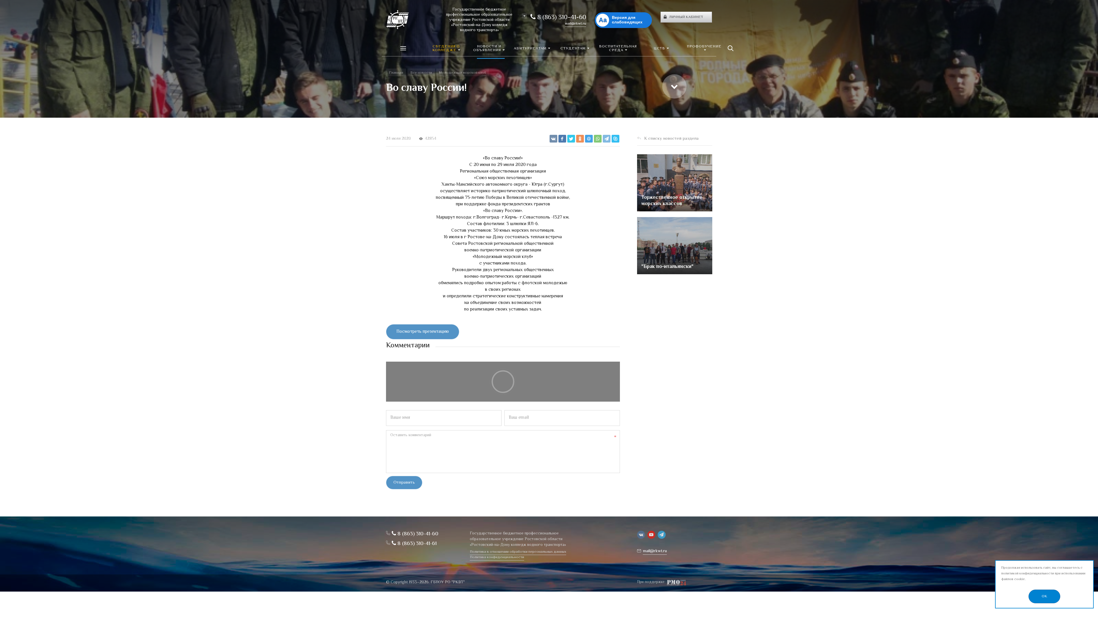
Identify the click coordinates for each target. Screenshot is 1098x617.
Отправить (404, 482)
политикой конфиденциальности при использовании (1043, 573)
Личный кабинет (686, 17)
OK (1044, 596)
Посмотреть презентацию (422, 331)
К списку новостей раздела (671, 138)
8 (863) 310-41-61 (416, 544)
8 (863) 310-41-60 (561, 18)
